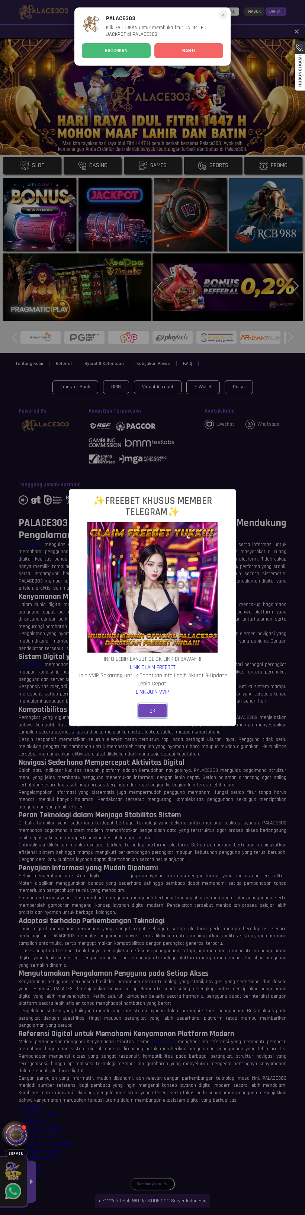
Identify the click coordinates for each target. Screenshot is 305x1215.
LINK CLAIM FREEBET (153, 667)
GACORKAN (116, 50)
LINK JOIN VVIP (152, 691)
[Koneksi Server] (16, 1135)
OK (152, 710)
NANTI (188, 50)
